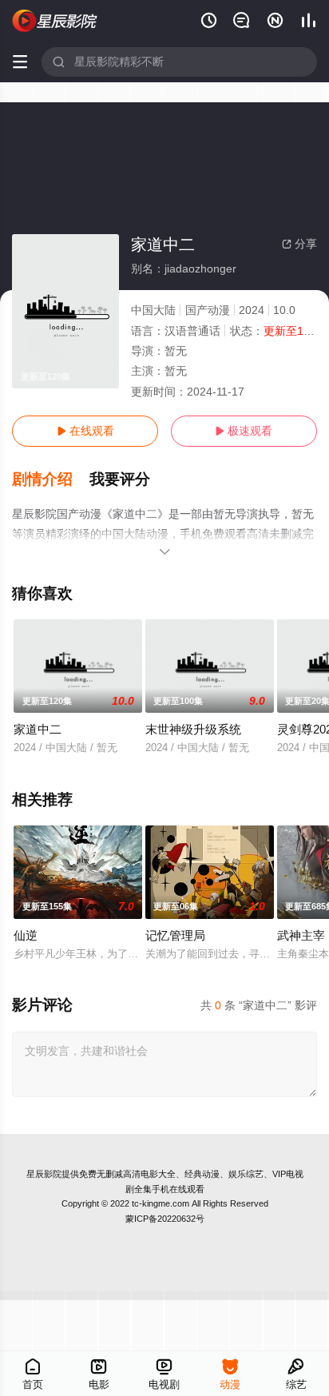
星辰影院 (43, 1174)
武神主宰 (301, 935)
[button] (50, 479)
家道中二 (37, 729)
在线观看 (85, 430)
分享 (299, 243)
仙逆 (26, 935)
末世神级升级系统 (193, 729)
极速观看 (243, 430)
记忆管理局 (175, 935)
